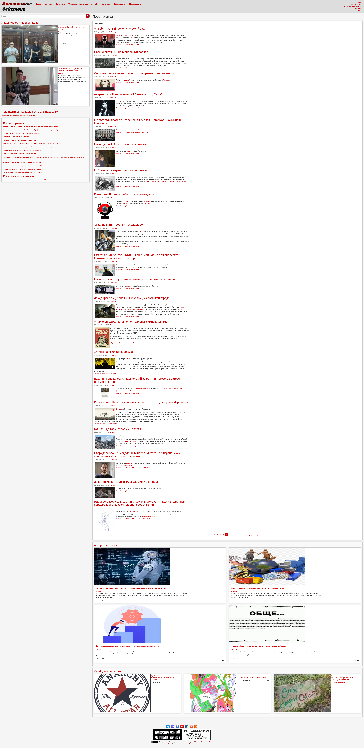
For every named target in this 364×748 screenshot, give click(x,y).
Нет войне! (60, 3)
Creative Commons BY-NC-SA (204, 742)
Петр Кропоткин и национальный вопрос (121, 52)
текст (120, 101)
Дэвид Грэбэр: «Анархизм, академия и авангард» (127, 481)
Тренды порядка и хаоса (80, 3)
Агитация (106, 3)
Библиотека (120, 3)
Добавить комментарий (132, 44)
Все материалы (13, 123)
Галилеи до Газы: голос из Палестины (119, 429)
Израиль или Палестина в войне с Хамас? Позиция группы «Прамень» (141, 402)
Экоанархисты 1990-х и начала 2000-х (119, 224)
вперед (249, 535)
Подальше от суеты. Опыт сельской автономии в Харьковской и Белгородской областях (345, 677)
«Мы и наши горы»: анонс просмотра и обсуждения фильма (22, 169)
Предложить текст (44, 3)
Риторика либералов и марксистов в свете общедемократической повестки (259, 646)
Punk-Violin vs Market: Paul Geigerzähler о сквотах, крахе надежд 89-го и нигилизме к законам (32, 143)
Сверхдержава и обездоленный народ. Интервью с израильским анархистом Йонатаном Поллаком (137, 454)
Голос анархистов (144, 130)
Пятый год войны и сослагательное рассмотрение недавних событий (257, 588)
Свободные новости (107, 671)
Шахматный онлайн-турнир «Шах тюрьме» (71, 28)
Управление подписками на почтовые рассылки (18, 115)
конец (256, 535)
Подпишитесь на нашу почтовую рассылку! (30, 111)
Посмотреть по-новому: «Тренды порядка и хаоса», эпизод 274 (23, 166)
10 (236, 535)
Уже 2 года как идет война (125, 35)
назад (206, 535)
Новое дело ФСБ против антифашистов (120, 144)
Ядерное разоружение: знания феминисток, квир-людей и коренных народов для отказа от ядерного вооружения (139, 502)
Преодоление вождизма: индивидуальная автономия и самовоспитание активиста (127, 646)
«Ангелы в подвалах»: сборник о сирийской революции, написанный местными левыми (30, 126)
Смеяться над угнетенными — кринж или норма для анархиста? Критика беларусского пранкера (137, 256)
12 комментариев (124, 343)
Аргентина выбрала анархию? (114, 352)
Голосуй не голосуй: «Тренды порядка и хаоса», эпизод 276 (21, 133)
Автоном (126, 203)
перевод (129, 463)
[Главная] (18, 7)
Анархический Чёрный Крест (20, 22)
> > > (45, 179)
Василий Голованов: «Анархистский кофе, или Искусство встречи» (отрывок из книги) (138, 380)
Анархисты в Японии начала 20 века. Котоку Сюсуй (128, 94)
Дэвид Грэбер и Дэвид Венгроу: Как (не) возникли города (132, 298)
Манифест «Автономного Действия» (184, 744)
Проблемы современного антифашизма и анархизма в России (162, 677)
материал (129, 436)
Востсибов (99, 591)
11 (240, 535)
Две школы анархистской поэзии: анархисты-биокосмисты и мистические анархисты (29, 147)
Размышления (121, 130)
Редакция (114, 32)
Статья (118, 409)
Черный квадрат (167, 389)
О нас (170, 744)
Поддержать (135, 3)
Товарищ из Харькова (339, 682)
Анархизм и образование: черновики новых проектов (19, 154)
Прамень (166, 80)
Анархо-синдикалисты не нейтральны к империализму (130, 321)
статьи (140, 231)
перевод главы (134, 511)
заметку (126, 201)
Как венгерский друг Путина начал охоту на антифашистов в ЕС (136, 279)
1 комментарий (129, 132)
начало (199, 535)
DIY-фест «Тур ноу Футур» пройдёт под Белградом (19, 176)
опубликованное (126, 465)
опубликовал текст (147, 265)
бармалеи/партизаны (142, 389)
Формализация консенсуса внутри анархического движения (134, 73)
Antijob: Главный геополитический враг (120, 28)
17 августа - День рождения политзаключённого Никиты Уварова (23, 162)
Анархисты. (134, 391)
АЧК (96, 3)
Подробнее (119, 44)
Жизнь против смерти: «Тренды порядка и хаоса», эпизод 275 (22, 150)
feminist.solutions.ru (148, 516)
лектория (147, 203)
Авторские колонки (106, 545)
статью (126, 80)
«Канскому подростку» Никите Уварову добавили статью (70, 69)
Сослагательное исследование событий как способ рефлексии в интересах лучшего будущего (132, 588)
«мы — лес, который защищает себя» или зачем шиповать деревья (255, 676)
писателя (147, 201)
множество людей (129, 441)
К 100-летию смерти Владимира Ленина (121, 170)
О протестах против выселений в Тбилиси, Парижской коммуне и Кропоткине (137, 121)
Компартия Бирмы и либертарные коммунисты (125, 194)
